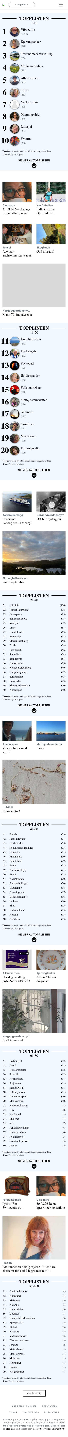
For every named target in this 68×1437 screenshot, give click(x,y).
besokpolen (16, 614)
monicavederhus (32, 68)
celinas (13, 1145)
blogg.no (10, 1429)
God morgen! (45, 251)
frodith (26, 140)
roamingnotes (17, 1136)
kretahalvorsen (31, 341)
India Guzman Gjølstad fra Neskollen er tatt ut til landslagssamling (50, 215)
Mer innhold (34, 1393)
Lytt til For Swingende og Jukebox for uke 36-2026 (15, 1209)
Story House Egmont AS (52, 1429)
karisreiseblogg (12, 515)
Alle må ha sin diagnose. (46, 979)
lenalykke (15, 681)
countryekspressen (19, 1141)
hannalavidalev (18, 1132)
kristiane (14, 1331)
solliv (25, 92)
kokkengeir (28, 353)
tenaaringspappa (18, 618)
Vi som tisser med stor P (14, 750)
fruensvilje (15, 636)
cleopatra (8, 205)
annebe (14, 834)
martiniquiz (16, 856)
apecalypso (16, 689)
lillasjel (26, 128)
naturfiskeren (17, 878)
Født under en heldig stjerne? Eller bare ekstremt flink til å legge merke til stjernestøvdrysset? (29, 1270)
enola (13, 874)
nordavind (15, 1114)
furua (13, 865)
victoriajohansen (18, 1336)
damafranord (16, 663)
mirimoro (14, 1358)
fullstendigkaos (31, 389)
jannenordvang (17, 838)
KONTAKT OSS (30, 1412)
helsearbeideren (18, 1069)
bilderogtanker (17, 1092)
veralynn (14, 623)
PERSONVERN (49, 1406)
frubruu (14, 901)
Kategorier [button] (21, 4)
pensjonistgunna (18, 672)
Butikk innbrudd (13, 1040)
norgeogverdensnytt (16, 310)
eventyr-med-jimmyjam (22, 1318)
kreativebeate (17, 1371)
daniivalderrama (18, 1291)
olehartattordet (17, 910)
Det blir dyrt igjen (48, 519)
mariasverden (17, 1100)
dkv (12, 1110)
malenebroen (16, 1349)
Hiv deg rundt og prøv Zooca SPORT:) (16, 979)
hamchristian (16, 1309)
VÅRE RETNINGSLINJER (24, 1406)
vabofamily (16, 887)
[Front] (3, 4)
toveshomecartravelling (37, 55)
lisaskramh (16, 649)
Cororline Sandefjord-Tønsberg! (17, 521)
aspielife (14, 1074)
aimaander (15, 1295)
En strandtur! (11, 811)
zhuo (12, 905)
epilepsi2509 (16, 1322)
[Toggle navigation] (61, 4)
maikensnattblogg (19, 640)
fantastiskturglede (19, 609)
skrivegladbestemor (15, 578)
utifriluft (14, 605)
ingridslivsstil (16, 1087)
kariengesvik (30, 450)
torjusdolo (15, 1083)
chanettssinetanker (19, 1340)
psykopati (27, 365)
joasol (6, 247)
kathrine (14, 1304)
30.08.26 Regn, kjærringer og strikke (50, 1205)
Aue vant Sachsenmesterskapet (16, 253)
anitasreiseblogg (18, 883)
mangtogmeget (17, 1353)
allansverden (29, 80)
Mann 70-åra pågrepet (17, 314)
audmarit (27, 414)
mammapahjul (30, 116)
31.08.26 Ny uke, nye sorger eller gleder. (16, 211)
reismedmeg (16, 1078)
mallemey (15, 1300)
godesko (14, 1313)
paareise (14, 1367)
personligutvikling (19, 1127)
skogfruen (43, 247)
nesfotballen (29, 104)
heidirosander (30, 377)
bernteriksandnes (19, 896)
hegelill (14, 914)
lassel (13, 627)
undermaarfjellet (18, 1096)
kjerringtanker (31, 43)
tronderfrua (16, 658)
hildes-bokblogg (19, 1105)
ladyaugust (16, 1061)
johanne (14, 1344)
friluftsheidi (16, 861)
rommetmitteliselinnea (21, 847)
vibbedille (28, 31)
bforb (13, 645)
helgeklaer (15, 1362)
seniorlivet (15, 654)
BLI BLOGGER (51, 1412)
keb (12, 1123)
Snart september (13, 582)
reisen (40, 748)
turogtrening (16, 676)
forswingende (17, 892)
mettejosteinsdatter (34, 401)
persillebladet (16, 632)
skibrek (14, 1327)
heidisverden (16, 843)
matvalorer (28, 438)
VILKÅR (13, 1412)
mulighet (14, 1118)
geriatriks (15, 919)
